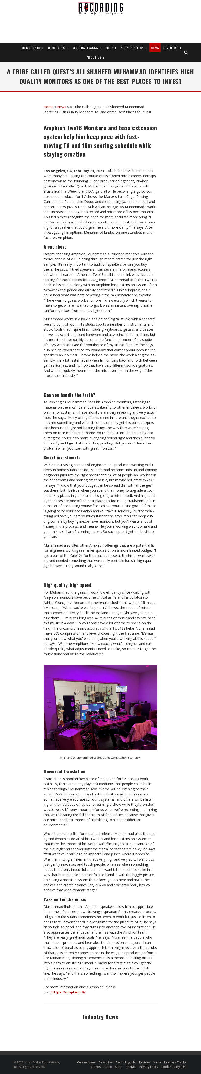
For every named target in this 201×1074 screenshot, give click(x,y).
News (155, 47)
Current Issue (86, 1062)
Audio (108, 1067)
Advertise (170, 47)
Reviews (144, 1062)
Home (48, 107)
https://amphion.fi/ (68, 992)
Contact (131, 1067)
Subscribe (106, 1062)
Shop (109, 47)
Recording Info (126, 1062)
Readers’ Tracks (175, 1062)
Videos (95, 1067)
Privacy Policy (148, 1067)
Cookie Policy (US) (173, 1067)
